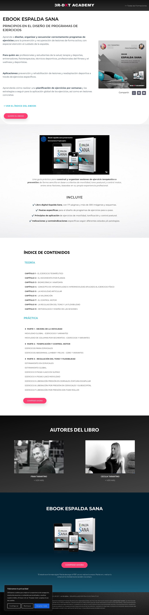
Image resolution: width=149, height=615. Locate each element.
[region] (28, 598)
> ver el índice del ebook (20, 106)
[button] (134, 93)
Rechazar (27, 606)
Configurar (14, 606)
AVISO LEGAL (65, 596)
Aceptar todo (41, 606)
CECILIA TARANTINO (110, 476)
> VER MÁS (39, 480)
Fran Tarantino (39, 476)
